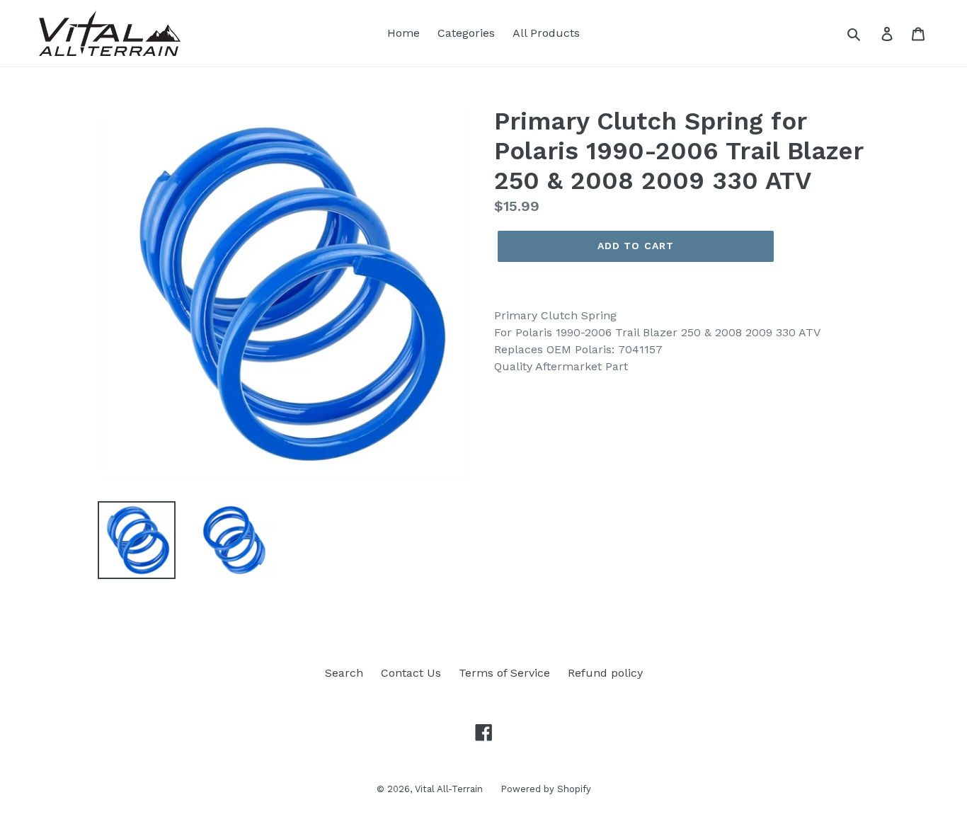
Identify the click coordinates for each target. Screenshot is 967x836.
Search (344, 673)
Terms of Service (504, 673)
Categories (466, 33)
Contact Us (411, 673)
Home (403, 33)
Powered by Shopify (545, 789)
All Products (546, 33)
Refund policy (605, 673)
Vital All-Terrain (449, 789)
